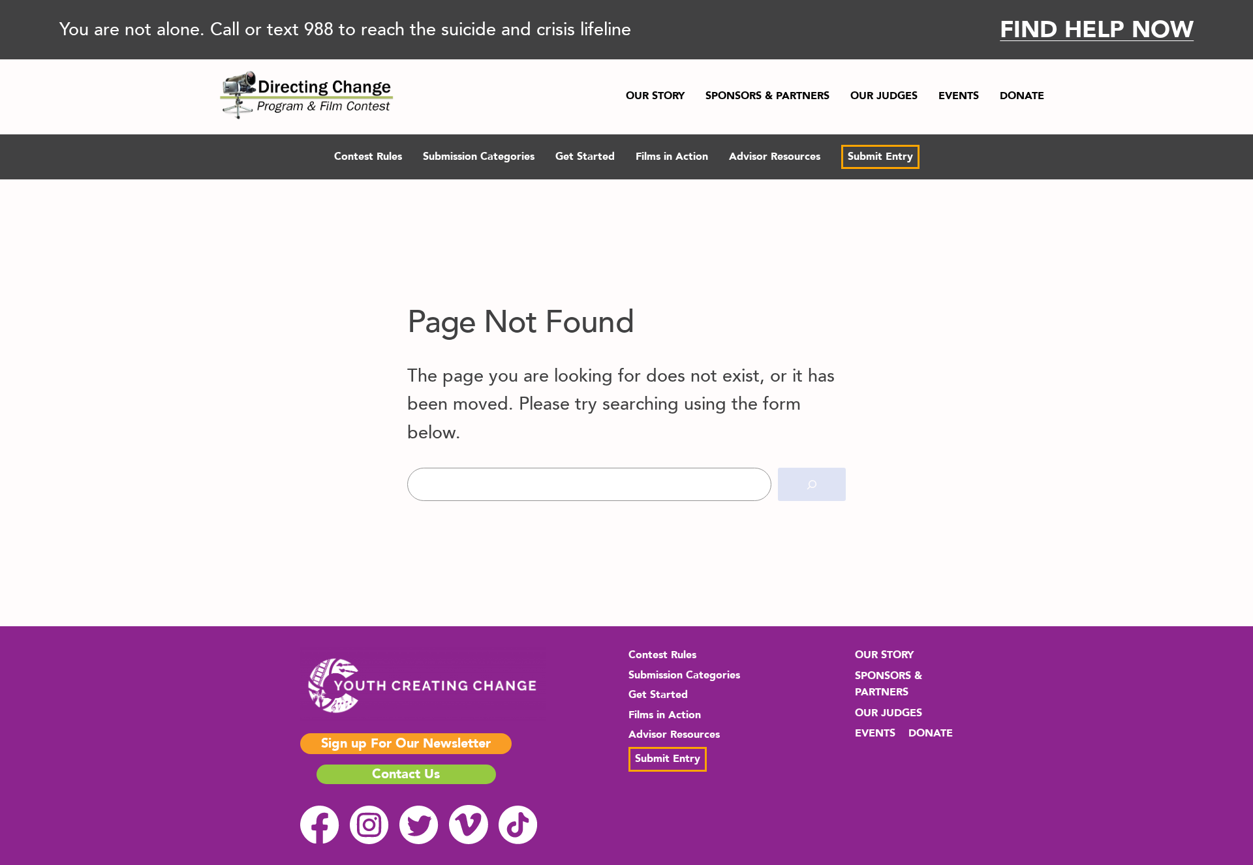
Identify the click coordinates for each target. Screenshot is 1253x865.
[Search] (812, 484)
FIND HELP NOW (1097, 30)
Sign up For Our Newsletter (406, 743)
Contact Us (406, 774)
